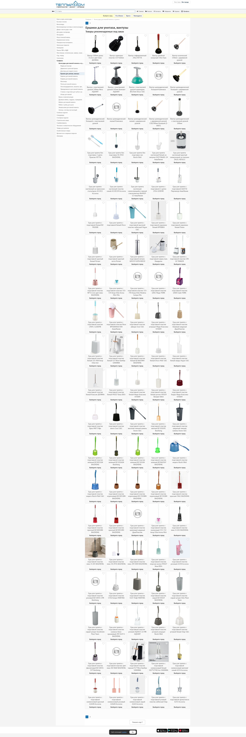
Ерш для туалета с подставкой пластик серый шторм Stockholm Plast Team (95, 630)
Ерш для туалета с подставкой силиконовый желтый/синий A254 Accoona (179, 666)
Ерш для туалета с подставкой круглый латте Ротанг (116, 259)
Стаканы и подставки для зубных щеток (72, 92)
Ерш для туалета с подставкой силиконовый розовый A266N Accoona (116, 700)
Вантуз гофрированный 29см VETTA (137, 56)
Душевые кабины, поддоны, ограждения (70, 99)
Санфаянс (60, 60)
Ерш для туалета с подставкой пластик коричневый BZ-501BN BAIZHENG (158, 495)
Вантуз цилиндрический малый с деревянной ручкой (137, 121)
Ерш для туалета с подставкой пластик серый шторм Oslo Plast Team (180, 596)
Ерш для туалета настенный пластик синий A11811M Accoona (116, 188)
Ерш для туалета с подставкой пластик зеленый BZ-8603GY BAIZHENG (158, 461)
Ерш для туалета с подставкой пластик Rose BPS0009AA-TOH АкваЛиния (116, 325)
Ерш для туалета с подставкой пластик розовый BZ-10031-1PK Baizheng (95, 596)
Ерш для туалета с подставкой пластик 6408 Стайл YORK (179, 290)
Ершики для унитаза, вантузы (70, 73)
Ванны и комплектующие (66, 97)
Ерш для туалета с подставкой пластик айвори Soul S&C (137, 324)
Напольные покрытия (63, 45)
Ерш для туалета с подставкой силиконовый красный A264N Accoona (95, 700)
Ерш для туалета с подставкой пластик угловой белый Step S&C (179, 629)
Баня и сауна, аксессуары (64, 19)
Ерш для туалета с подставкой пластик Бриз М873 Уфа (95, 426)
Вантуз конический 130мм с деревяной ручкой (179, 57)
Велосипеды (60, 24)
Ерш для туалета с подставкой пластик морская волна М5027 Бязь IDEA (158, 562)
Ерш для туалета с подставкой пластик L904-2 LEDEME (95, 324)
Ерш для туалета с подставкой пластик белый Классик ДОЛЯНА (95, 392)
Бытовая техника (62, 21)
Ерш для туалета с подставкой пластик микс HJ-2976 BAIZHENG (116, 561)
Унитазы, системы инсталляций (68, 110)
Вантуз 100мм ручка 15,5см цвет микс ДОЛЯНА (95, 57)
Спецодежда (60, 115)
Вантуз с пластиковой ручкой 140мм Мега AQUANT (95, 89)
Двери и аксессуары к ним (64, 29)
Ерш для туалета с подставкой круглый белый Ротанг (95, 259)
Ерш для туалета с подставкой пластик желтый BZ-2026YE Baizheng (158, 427)
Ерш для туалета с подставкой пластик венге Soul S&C (116, 426)
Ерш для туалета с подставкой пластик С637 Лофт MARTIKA (137, 595)
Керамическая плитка (63, 40)
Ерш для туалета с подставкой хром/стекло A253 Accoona (179, 699)
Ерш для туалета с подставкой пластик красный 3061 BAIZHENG (179, 494)
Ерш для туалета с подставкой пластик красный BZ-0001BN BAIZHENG (95, 528)
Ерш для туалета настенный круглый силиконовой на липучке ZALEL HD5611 (179, 156)
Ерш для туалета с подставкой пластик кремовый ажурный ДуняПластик (137, 528)
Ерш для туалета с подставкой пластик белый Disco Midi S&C (158, 358)
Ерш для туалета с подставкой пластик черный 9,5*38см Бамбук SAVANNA (137, 666)
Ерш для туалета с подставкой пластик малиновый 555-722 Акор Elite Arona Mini (158, 528)
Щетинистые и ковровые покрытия (67, 133)
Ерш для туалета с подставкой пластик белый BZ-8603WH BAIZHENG (137, 359)
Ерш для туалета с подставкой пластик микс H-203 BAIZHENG (95, 561)
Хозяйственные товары (63, 131)
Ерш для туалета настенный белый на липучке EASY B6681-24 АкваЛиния (158, 156)
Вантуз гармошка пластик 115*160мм (116, 56)
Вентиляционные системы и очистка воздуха (70, 27)
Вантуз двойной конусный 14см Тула (158, 56)
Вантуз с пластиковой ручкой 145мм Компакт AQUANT (116, 89)
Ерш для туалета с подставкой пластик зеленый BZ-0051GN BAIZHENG (95, 461)
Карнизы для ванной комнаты (69, 76)
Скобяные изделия (62, 112)
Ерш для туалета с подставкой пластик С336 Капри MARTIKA (116, 595)
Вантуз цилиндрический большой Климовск (158, 88)
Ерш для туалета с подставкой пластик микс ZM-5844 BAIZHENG (137, 561)
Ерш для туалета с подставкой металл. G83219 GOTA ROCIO (137, 259)
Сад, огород (60, 55)
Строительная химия (63, 120)
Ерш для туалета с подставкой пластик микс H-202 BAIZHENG (179, 527)
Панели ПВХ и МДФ (62, 50)
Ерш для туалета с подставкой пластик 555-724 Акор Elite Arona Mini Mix (116, 291)
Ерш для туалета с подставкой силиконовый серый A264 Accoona (137, 700)
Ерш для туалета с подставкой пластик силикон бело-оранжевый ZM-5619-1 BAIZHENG (116, 631)
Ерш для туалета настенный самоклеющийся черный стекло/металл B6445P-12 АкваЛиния (137, 191)
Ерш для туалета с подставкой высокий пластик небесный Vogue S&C (137, 226)
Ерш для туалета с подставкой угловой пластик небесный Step (158, 699)
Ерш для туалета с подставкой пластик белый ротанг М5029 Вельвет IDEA (159, 393)
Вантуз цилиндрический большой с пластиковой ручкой (95, 121)
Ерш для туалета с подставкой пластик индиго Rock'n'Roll (179, 460)
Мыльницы (64, 81)
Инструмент (60, 34)
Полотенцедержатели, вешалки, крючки (72, 86)
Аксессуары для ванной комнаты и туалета (72, 63)
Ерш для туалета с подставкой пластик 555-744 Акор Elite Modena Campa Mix (137, 291)
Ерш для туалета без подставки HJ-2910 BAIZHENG (116, 155)
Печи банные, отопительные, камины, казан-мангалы (71, 53)
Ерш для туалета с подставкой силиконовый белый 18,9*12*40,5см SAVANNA (158, 666)
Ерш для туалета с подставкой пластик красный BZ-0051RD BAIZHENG (116, 528)
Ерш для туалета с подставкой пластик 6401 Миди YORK (158, 290)
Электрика (60, 136)
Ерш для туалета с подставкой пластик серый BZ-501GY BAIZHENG (158, 596)
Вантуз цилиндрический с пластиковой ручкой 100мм (179, 121)
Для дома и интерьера (63, 32)
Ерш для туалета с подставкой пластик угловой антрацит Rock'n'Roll (158, 630)
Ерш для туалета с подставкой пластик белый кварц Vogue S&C (179, 358)
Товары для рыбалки (63, 128)
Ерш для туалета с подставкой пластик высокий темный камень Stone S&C (137, 427)
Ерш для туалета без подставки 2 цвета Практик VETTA (95, 155)
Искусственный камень (63, 37)
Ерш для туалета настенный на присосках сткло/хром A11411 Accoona (95, 189)
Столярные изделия (62, 118)
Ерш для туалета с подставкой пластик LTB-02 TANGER (179, 259)
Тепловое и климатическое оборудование (69, 125)
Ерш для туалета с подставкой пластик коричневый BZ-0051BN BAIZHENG (116, 495)
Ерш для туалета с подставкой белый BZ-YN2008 (95, 225)
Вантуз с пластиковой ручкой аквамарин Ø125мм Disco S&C (137, 89)
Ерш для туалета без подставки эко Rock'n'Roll (137, 155)
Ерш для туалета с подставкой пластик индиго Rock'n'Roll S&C (95, 494)
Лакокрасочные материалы (64, 42)
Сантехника (60, 58)
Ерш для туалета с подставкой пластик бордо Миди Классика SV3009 (179, 393)
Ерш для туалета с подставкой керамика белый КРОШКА (158, 225)
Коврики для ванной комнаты (69, 79)
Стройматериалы (62, 123)
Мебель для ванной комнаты (67, 102)
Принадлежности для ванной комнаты (72, 89)
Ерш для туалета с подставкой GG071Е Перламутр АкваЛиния (179, 188)
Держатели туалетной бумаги (69, 68)
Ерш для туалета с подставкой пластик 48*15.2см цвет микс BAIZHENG (95, 291)
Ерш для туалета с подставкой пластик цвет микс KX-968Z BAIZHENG (116, 665)
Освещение (60, 47)
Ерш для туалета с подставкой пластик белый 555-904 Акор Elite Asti (95, 359)
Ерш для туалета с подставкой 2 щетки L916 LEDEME (158, 188)
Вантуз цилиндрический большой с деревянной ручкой (179, 89)
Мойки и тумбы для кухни (66, 105)
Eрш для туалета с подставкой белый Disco (116, 224)
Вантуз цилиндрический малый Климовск (116, 120)
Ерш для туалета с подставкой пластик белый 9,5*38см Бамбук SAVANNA (116, 359)
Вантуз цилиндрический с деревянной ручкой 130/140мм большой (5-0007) (158, 122)
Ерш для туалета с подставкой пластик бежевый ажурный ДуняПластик (179, 325)
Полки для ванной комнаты (68, 84)
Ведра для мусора (66, 66)
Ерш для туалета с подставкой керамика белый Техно (179, 225)
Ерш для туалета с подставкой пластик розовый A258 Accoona (180, 561)
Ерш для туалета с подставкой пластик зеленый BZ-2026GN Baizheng (116, 461)
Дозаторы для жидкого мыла (69, 71)
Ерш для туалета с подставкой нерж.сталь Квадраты (158, 259)
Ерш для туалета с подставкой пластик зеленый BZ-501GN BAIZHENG (137, 461)
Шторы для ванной (66, 94)
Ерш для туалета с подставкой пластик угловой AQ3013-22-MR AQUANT (137, 630)
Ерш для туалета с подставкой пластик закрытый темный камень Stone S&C (179, 427)
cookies (124, 732)
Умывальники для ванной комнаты (69, 107)
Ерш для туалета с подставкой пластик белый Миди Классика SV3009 (137, 393)
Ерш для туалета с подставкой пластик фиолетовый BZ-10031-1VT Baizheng (95, 666)
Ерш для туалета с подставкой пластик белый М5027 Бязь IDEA (116, 392)
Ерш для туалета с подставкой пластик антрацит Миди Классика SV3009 (158, 325)
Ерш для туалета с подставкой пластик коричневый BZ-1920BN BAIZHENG (137, 495)
